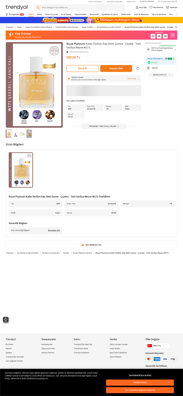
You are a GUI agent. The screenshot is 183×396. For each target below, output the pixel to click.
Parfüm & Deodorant (50, 253)
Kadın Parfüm (87, 27)
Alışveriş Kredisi (48, 348)
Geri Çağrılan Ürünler (14, 361)
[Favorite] (137, 68)
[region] (91, 382)
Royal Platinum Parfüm (82, 253)
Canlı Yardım (115, 348)
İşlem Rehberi (116, 356)
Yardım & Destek (148, 1)
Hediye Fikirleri (48, 352)
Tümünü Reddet (140, 382)
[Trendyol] (16, 7)
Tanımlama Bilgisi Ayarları (140, 375)
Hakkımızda (131, 1)
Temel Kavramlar (81, 348)
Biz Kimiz (9, 344)
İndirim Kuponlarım (95, 1)
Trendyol (9, 27)
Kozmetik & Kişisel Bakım (27, 253)
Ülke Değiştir (153, 339)
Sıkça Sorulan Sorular (119, 344)
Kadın (19, 27)
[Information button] (173, 59)
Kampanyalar (47, 344)
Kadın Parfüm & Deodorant (67, 27)
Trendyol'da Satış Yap (114, 1)
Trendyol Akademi (81, 352)
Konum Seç (132, 79)
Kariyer (9, 348)
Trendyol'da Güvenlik (15, 356)
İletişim (9, 352)
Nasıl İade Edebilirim (118, 352)
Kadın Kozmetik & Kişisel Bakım (39, 27)
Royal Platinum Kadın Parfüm (109, 27)
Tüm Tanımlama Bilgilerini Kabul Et (140, 390)
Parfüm (66, 253)
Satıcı (77, 339)
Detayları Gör (54, 230)
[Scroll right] (174, 14)
